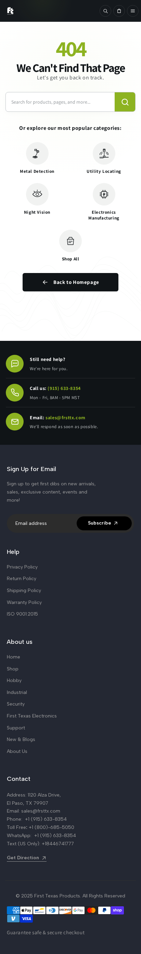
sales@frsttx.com (66, 417)
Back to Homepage (76, 282)
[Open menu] (133, 11)
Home (13, 657)
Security (16, 704)
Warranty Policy (24, 602)
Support (16, 728)
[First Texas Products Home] (49, 11)
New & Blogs (21, 739)
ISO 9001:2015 (22, 614)
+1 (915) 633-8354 (46, 819)
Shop (12, 669)
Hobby (14, 680)
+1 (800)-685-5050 (51, 827)
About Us (17, 751)
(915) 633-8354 (64, 388)
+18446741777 (58, 844)
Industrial (17, 692)
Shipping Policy (24, 590)
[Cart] (119, 11)
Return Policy (21, 578)
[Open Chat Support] (15, 364)
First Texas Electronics (32, 716)
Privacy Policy (22, 567)
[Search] (105, 11)
